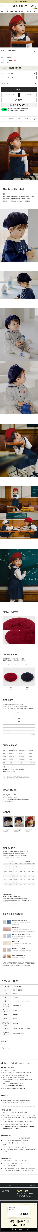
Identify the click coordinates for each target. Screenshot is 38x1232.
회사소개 (3, 1185)
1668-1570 (22, 1191)
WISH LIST (28, 95)
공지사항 (11, 1185)
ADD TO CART (10, 95)
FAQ (17, 1185)
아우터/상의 (29, 11)
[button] (37, 11)
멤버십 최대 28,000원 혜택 (19, 1)
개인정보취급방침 (32, 1185)
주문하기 (19, 89)
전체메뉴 (2, 6)
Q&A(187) (34, 119)
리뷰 (19, 119)
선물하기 (20, 100)
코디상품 (26, 119)
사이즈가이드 (12, 119)
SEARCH (6, 6)
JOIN (36, 6)
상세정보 (3, 119)
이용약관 (24, 1185)
